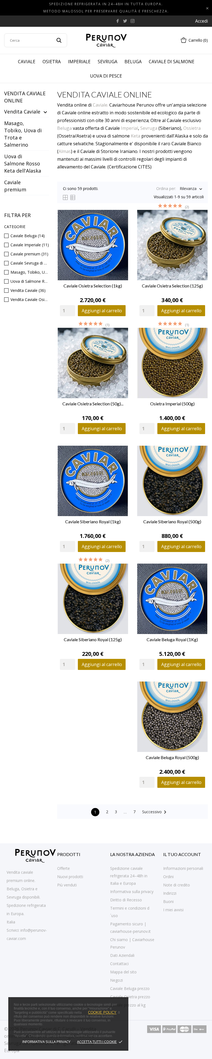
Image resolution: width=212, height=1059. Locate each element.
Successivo (155, 812)
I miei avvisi (173, 909)
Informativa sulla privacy (46, 1041)
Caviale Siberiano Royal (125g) (93, 639)
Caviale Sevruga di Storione (29, 263)
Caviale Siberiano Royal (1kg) (93, 521)
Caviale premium (15, 186)
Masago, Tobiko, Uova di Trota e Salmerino (23, 134)
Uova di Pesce (106, 76)
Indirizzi (169, 893)
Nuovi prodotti (70, 876)
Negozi (116, 980)
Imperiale (79, 62)
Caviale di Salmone (171, 62)
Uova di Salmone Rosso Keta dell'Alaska (22, 163)
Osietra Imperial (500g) (172, 403)
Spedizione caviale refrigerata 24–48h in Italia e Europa (128, 876)
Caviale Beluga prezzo (130, 988)
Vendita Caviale (22, 111)
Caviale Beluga (27, 235)
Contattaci (119, 963)
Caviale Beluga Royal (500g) (172, 757)
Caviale (26, 62)
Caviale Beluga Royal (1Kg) (172, 639)
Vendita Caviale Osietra (29, 299)
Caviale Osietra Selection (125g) (172, 285)
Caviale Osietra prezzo (130, 996)
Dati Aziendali (122, 955)
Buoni (168, 901)
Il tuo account (182, 854)
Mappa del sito (123, 972)
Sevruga (107, 62)
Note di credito (176, 885)
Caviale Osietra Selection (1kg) (92, 285)
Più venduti (67, 885)
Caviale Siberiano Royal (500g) (172, 521)
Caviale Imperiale (29, 244)
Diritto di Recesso (126, 899)
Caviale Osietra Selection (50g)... (92, 403)
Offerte (63, 868)
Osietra (52, 62)
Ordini (168, 876)
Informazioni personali (183, 868)
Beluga (133, 62)
